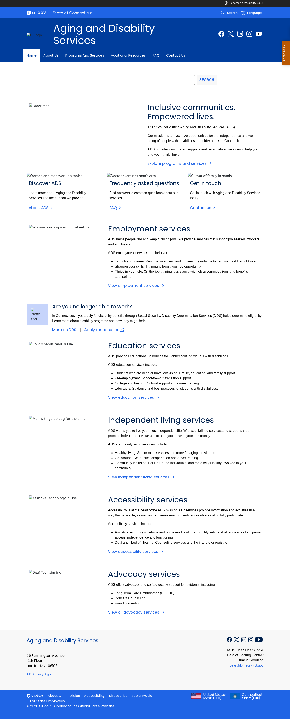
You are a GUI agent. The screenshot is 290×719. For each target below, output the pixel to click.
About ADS (39, 207)
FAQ (155, 55)
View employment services (134, 285)
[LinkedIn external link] (240, 34)
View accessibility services (133, 551)
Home (32, 55)
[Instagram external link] (249, 34)
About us (50, 55)
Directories (118, 695)
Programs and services (84, 55)
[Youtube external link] (259, 34)
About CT (55, 695)
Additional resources (128, 55)
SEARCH (206, 80)
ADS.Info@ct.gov (39, 674)
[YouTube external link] (259, 639)
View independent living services (139, 477)
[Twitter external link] (231, 34)
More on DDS (64, 329)
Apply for (101, 329)
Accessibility (94, 695)
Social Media (142, 695)
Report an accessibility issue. (246, 3)
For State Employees (47, 701)
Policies (74, 695)
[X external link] (237, 639)
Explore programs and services (178, 163)
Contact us (175, 55)
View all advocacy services (134, 612)
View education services (131, 397)
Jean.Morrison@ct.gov (246, 665)
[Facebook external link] (221, 34)
